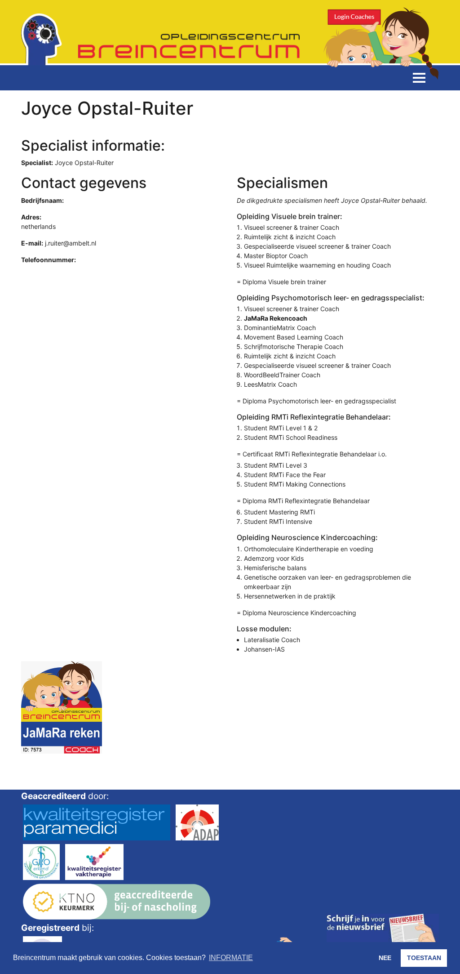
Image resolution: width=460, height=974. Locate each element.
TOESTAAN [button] (424, 957)
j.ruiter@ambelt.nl (70, 243)
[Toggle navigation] (419, 78)
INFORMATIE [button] (231, 957)
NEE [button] (385, 957)
